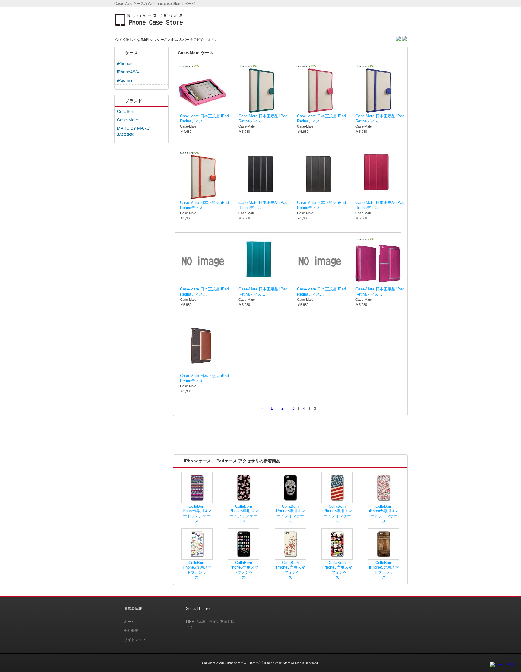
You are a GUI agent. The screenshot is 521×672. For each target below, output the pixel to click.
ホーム (129, 622)
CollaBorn (126, 111)
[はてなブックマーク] (404, 37)
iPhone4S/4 (128, 71)
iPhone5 (125, 63)
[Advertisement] (337, 19)
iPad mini (125, 80)
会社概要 (131, 631)
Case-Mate (127, 119)
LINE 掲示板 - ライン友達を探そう (210, 624)
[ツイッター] (399, 37)
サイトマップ (135, 640)
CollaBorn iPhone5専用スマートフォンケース (197, 513)
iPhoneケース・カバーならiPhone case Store (258, 662)
